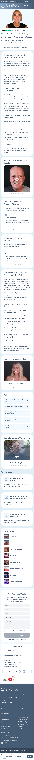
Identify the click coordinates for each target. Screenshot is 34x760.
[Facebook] (25, 5)
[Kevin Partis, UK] (17, 452)
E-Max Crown (5, 728)
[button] (32, 6)
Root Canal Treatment (24, 724)
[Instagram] (27, 6)
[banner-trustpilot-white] (9, 740)
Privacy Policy (23, 630)
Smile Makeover (22, 719)
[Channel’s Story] (17, 372)
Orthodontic (21, 728)
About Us (3, 709)
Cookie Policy (12, 752)
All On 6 (3, 724)
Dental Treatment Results (25, 711)
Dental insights (5, 713)
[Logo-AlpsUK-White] (10, 5)
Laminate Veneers (23, 717)
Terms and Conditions (21, 752)
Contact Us (21, 709)
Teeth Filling (21, 726)
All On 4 (3, 722)
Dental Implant (5, 719)
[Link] (17, 536)
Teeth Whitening (22, 722)
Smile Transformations (7, 711)
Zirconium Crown (6, 726)
